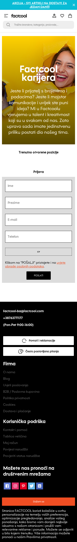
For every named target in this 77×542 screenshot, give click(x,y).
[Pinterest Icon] (23, 486)
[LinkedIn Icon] (40, 486)
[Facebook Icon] (7, 486)
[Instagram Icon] (15, 486)
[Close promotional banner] (74, 5)
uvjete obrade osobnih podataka (35, 264)
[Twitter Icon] (31, 486)
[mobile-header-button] (54, 16)
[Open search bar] (8, 24)
